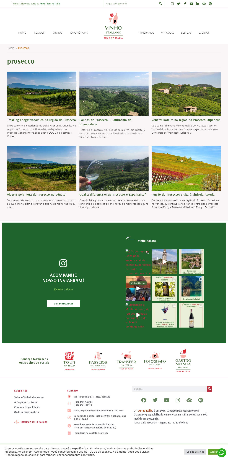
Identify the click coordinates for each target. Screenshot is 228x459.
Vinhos (57, 32)
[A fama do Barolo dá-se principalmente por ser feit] (191, 315)
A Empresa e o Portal (26, 402)
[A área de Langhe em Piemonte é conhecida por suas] (191, 261)
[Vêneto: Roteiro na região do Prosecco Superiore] (186, 94)
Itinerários (146, 32)
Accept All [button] (215, 451)
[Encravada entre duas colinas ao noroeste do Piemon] (164, 288)
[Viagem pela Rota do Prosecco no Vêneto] (41, 169)
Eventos (204, 32)
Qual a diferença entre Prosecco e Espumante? (112, 194)
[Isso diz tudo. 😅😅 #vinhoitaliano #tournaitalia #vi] (138, 288)
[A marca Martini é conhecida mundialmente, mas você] (164, 315)
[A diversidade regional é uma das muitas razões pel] (191, 288)
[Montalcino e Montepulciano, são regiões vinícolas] (138, 315)
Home (22, 32)
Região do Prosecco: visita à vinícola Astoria (183, 194)
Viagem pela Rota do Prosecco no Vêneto (36, 194)
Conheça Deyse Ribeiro (27, 407)
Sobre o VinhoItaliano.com (29, 397)
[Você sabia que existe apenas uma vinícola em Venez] (164, 261)
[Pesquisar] (160, 3)
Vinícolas (167, 32)
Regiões (39, 32)
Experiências (79, 32)
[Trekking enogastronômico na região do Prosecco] (41, 94)
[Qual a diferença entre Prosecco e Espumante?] (114, 171)
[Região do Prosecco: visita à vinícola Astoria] (186, 169)
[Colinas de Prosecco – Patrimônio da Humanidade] (114, 97)
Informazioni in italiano (34, 421)
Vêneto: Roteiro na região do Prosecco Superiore (186, 120)
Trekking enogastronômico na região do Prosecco (41, 120)
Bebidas (186, 32)
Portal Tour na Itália (50, 3)
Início (11, 48)
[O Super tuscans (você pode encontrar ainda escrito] (138, 261)
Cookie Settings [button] (195, 451)
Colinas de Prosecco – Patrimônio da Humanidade (105, 122)
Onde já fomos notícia (26, 412)
